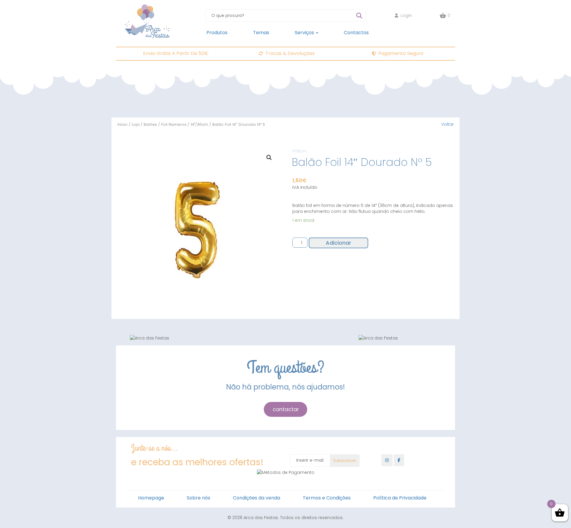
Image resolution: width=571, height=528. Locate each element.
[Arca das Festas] (147, 7)
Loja (135, 124)
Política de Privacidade (399, 497)
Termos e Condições (327, 497)
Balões (150, 124)
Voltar (447, 124)
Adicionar (338, 242)
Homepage (151, 497)
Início (122, 124)
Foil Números (173, 124)
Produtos (217, 32)
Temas (261, 32)
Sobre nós (198, 497)
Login (406, 15)
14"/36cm (199, 124)
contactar (286, 409)
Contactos (356, 32)
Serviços (305, 32)
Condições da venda (256, 497)
